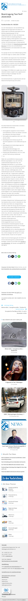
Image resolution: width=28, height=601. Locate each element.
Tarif (16, 298)
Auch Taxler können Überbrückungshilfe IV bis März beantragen (14, 447)
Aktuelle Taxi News (9, 454)
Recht (13, 298)
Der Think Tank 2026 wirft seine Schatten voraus (12, 464)
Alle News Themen (9, 484)
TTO (4, 299)
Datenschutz (5, 581)
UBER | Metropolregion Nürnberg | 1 (14, 414)
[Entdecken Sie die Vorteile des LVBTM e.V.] (6, 590)
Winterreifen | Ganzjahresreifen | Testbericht (14, 349)
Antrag (9, 298)
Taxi (23, 298)
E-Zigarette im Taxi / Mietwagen (14, 382)
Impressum (4, 579)
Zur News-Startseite (14, 277)
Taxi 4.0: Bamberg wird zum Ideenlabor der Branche (13, 462)
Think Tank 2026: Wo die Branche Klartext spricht (12, 471)
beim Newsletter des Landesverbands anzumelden (13, 269)
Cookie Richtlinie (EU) (7, 583)
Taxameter (19, 298)
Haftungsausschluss (6, 585)
